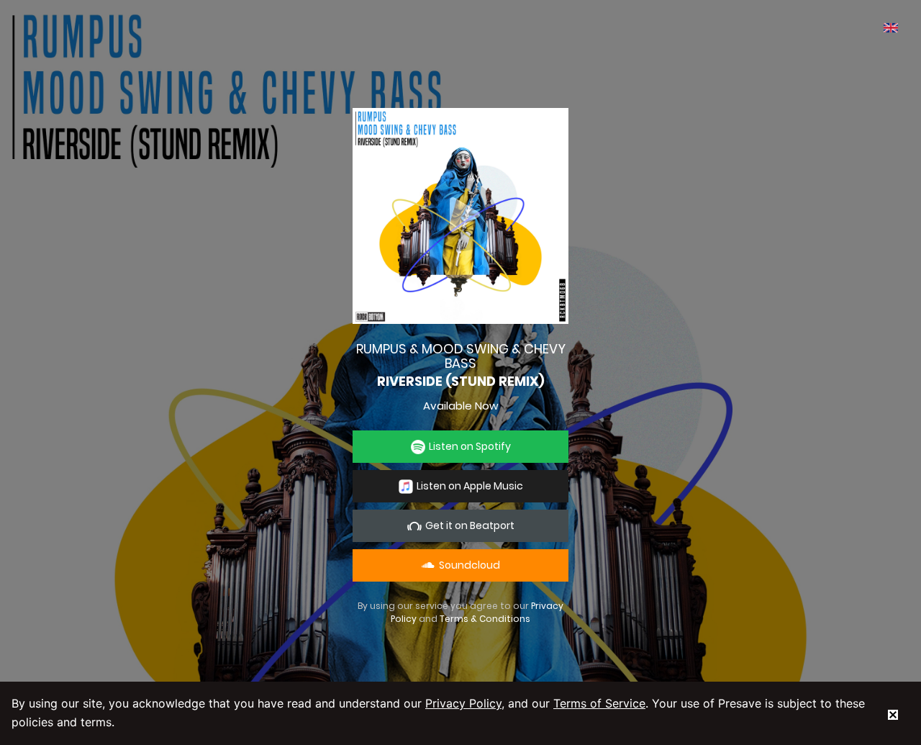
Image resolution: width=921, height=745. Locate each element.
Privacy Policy (463, 703)
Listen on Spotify (470, 446)
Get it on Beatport (469, 525)
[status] (892, 713)
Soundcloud (467, 565)
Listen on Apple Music (470, 486)
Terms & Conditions (485, 619)
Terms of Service (599, 703)
